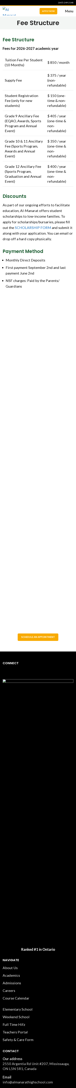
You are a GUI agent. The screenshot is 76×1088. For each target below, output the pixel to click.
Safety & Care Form (18, 1039)
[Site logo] (10, 10)
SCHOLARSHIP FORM (33, 227)
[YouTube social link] (13, 2)
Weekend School (16, 1017)
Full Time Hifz (14, 1024)
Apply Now (48, 11)
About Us (10, 968)
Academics (11, 975)
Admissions (12, 983)
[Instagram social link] (9, 2)
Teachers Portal (15, 1032)
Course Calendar (16, 998)
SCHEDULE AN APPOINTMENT (38, 637)
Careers (9, 990)
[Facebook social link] (5, 2)
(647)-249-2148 (65, 2)
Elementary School (18, 1009)
